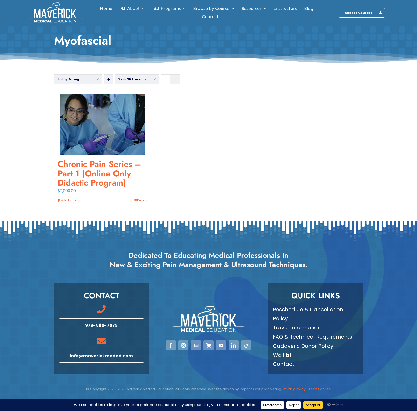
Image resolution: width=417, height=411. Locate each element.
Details (142, 200)
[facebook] (171, 345)
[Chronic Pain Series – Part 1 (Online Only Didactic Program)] (102, 124)
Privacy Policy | (295, 389)
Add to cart (69, 200)
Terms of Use (319, 389)
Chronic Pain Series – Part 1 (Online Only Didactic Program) (99, 173)
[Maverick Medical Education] (55, 4)
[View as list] (175, 79)
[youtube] (221, 345)
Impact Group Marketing (260, 389)
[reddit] (246, 345)
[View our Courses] (208, 345)
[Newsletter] (196, 345)
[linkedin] (234, 345)
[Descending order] (108, 79)
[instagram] (183, 345)
